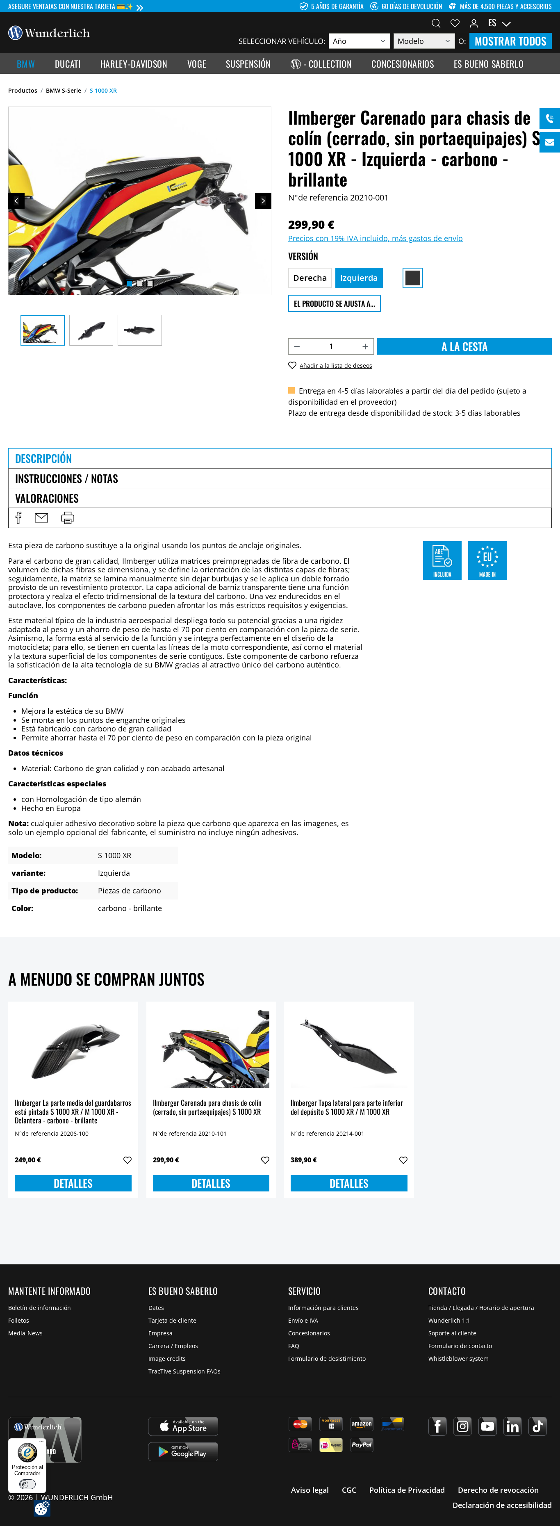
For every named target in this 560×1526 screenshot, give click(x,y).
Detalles (73, 1183)
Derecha (310, 277)
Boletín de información (39, 1308)
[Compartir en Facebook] (18, 518)
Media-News (25, 1333)
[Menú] (41, 1443)
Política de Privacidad (407, 1490)
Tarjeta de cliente (172, 1320)
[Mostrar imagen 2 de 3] (139, 283)
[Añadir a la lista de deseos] (127, 1160)
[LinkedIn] (512, 1426)
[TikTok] (537, 1426)
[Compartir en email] (41, 518)
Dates (156, 1308)
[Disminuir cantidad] (296, 346)
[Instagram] (462, 1426)
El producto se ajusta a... (334, 303)
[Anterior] (16, 201)
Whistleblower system (458, 1358)
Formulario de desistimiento (327, 1358)
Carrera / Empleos (173, 1346)
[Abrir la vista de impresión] (67, 518)
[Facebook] (437, 1426)
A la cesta (465, 346)
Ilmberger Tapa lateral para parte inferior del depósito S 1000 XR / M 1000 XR (347, 1107)
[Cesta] (547, 22)
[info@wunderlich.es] (550, 142)
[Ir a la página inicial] (49, 32)
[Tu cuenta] (473, 22)
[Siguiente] (263, 201)
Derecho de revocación (498, 1490)
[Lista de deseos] (455, 22)
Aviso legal (310, 1490)
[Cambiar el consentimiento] (42, 1508)
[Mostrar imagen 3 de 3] (150, 283)
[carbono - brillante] (413, 278)
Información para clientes (323, 1308)
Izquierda (359, 277)
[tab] (280, 458)
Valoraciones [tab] (47, 498)
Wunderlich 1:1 (449, 1320)
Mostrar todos (510, 41)
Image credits (167, 1358)
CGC (349, 1490)
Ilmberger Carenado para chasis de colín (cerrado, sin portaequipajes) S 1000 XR (207, 1107)
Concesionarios (309, 1333)
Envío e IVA (303, 1320)
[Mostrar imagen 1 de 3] (129, 283)
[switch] (27, 1484)
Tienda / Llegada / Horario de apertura (481, 1308)
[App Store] (183, 1426)
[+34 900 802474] (550, 118)
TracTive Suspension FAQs (184, 1371)
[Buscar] (436, 22)
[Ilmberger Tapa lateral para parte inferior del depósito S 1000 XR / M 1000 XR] (349, 1049)
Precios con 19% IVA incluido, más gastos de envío (375, 238)
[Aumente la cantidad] (365, 346)
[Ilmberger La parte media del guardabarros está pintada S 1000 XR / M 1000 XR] (73, 1049)
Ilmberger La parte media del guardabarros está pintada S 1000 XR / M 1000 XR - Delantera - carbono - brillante (73, 1111)
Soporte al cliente (452, 1333)
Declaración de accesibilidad (502, 1505)
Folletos (18, 1320)
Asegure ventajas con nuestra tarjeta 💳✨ (70, 6)
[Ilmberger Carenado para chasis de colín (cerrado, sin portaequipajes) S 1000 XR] (211, 1049)
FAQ (293, 1346)
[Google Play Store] (183, 1451)
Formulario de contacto (460, 1346)
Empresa (160, 1333)
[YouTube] (487, 1426)
